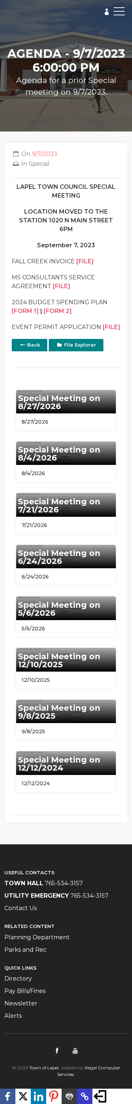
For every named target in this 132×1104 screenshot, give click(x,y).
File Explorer (79, 345)
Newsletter (20, 1003)
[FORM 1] (25, 310)
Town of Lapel (44, 1067)
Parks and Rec (25, 949)
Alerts (13, 1015)
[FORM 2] (58, 310)
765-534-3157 (64, 883)
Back (33, 345)
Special (39, 163)
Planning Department (37, 937)
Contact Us (20, 908)
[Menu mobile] (119, 12)
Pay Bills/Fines (24, 991)
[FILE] (85, 261)
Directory (18, 978)
